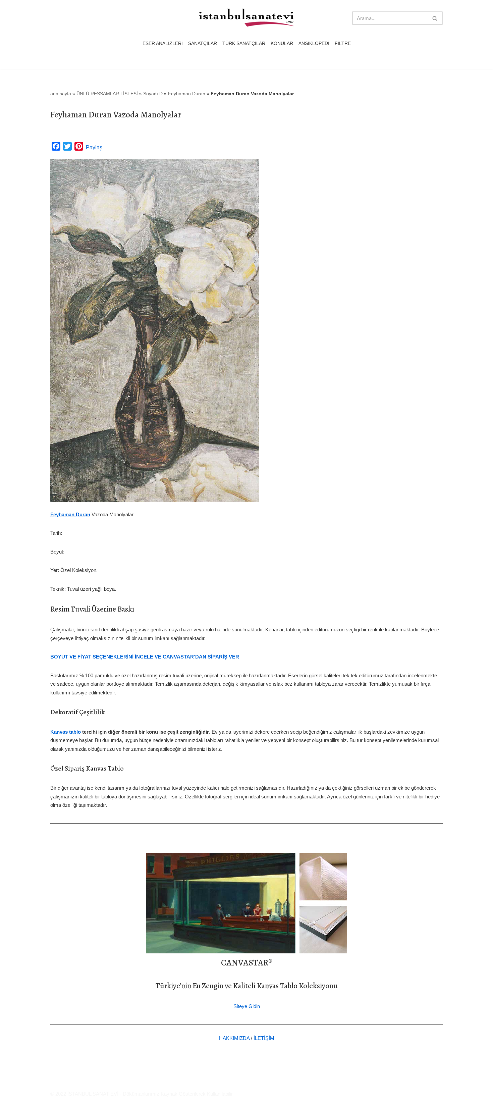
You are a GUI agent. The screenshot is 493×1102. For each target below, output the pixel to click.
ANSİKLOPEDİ (313, 43)
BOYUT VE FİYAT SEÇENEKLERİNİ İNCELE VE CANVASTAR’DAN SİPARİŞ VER (144, 657)
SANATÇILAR (202, 43)
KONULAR (282, 43)
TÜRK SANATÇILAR (243, 43)
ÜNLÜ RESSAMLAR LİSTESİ (107, 93)
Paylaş (94, 147)
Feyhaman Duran (186, 93)
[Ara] (435, 18)
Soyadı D (153, 93)
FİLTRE (343, 43)
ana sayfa (60, 93)
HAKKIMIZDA (234, 1038)
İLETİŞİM (264, 1038)
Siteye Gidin (246, 1006)
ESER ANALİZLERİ (163, 43)
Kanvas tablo (65, 732)
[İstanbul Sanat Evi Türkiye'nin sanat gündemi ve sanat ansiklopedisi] (246, 18)
